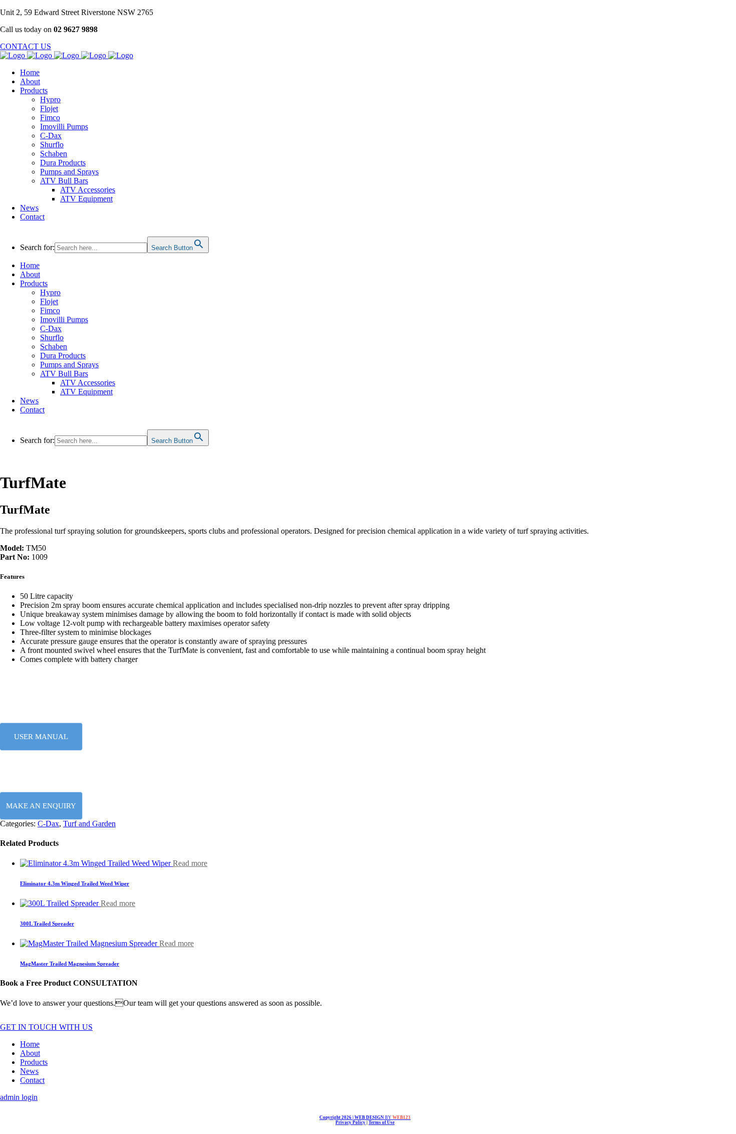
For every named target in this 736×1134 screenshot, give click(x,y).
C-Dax (48, 823)
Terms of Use (382, 1122)
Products (34, 1062)
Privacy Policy (350, 1122)
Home (30, 1044)
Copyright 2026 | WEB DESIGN (365, 1117)
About (30, 1053)
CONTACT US (25, 46)
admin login (19, 1097)
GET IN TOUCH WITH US (46, 1027)
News (29, 1071)
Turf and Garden (89, 823)
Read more (190, 863)
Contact (32, 1080)
